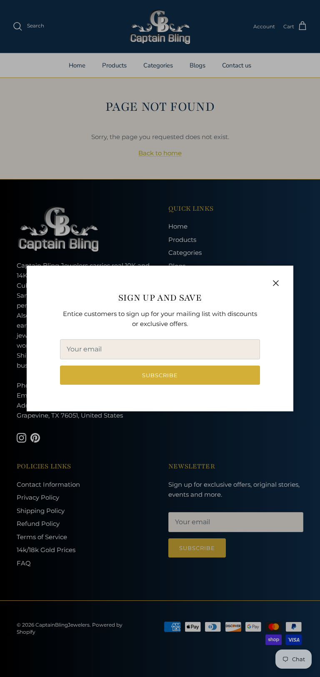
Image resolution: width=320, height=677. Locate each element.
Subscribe (160, 375)
